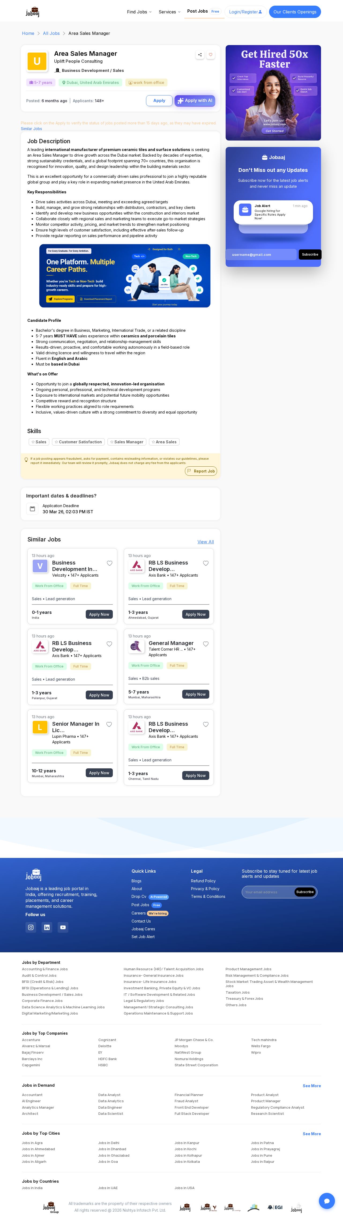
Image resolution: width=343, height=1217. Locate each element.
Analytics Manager (38, 1107)
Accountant (32, 1095)
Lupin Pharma (64, 736)
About (137, 888)
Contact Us (141, 921)
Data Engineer (110, 1107)
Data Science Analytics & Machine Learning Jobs (63, 1007)
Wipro (256, 1052)
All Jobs (51, 33)
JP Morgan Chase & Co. (194, 1040)
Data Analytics (111, 1101)
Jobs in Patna (262, 1143)
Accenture (31, 1040)
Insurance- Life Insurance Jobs (150, 982)
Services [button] (167, 11)
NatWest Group (188, 1052)
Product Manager (266, 1101)
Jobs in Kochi (185, 1149)
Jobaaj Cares (143, 929)
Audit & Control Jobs (39, 975)
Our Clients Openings (295, 11)
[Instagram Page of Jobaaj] (30, 927)
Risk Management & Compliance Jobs (257, 975)
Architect (30, 1114)
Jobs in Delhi (108, 1143)
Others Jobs (236, 1005)
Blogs (136, 881)
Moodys (181, 1046)
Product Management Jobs (248, 969)
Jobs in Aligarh (34, 1162)
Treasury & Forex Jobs (244, 999)
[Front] (32, 11)
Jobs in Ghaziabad (113, 1155)
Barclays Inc (32, 1059)
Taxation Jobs (238, 992)
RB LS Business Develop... (168, 565)
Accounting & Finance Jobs (45, 969)
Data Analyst (109, 1095)
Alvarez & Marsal (36, 1046)
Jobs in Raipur (262, 1162)
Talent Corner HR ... (166, 649)
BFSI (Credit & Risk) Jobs (43, 982)
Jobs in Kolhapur (188, 1155)
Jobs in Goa (108, 1162)
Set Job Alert (143, 936)
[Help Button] (327, 1201)
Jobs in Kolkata (187, 1162)
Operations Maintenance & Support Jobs (158, 1013)
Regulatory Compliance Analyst (277, 1107)
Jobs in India (32, 1188)
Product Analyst (265, 1095)
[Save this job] (210, 54)
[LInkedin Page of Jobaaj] (47, 927)
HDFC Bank (107, 1059)
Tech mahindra (264, 1040)
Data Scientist (110, 1114)
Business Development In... (74, 565)
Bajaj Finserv (33, 1052)
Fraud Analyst (186, 1101)
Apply (159, 100)
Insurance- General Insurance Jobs (154, 975)
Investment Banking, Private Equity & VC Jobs (162, 988)
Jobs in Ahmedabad (38, 1149)
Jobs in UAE (108, 1188)
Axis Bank (157, 575)
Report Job (204, 471)
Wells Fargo (261, 1046)
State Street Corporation (196, 1065)
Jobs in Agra (32, 1143)
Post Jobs (203, 11)
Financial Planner (189, 1095)
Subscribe (305, 892)
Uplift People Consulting (78, 61)
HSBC (103, 1065)
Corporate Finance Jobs (42, 1001)
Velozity (59, 575)
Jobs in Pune (261, 1155)
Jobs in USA (185, 1188)
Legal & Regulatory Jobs (144, 1001)
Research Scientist (267, 1114)
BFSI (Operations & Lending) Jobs (50, 988)
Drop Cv (149, 896)
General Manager (171, 643)
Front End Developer (192, 1107)
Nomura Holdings (189, 1059)
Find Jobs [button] (137, 11)
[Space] (33, 875)
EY (100, 1052)
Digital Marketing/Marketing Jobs (50, 1013)
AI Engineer (31, 1101)
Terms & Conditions (208, 896)
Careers (149, 913)
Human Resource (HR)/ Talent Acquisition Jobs (164, 969)
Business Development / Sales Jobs (52, 995)
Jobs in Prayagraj (265, 1149)
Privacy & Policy (205, 888)
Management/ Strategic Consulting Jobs (158, 1007)
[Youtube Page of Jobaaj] (63, 927)
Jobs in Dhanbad (112, 1149)
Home (28, 33)
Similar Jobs (31, 128)
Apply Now (99, 614)
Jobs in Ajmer (33, 1155)
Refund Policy (203, 881)
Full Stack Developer (192, 1114)
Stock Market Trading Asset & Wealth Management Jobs (269, 984)
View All (205, 541)
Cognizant (107, 1040)
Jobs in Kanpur (187, 1143)
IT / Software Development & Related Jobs (159, 995)
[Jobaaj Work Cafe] (296, 1207)
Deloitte (104, 1046)
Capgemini (31, 1065)
